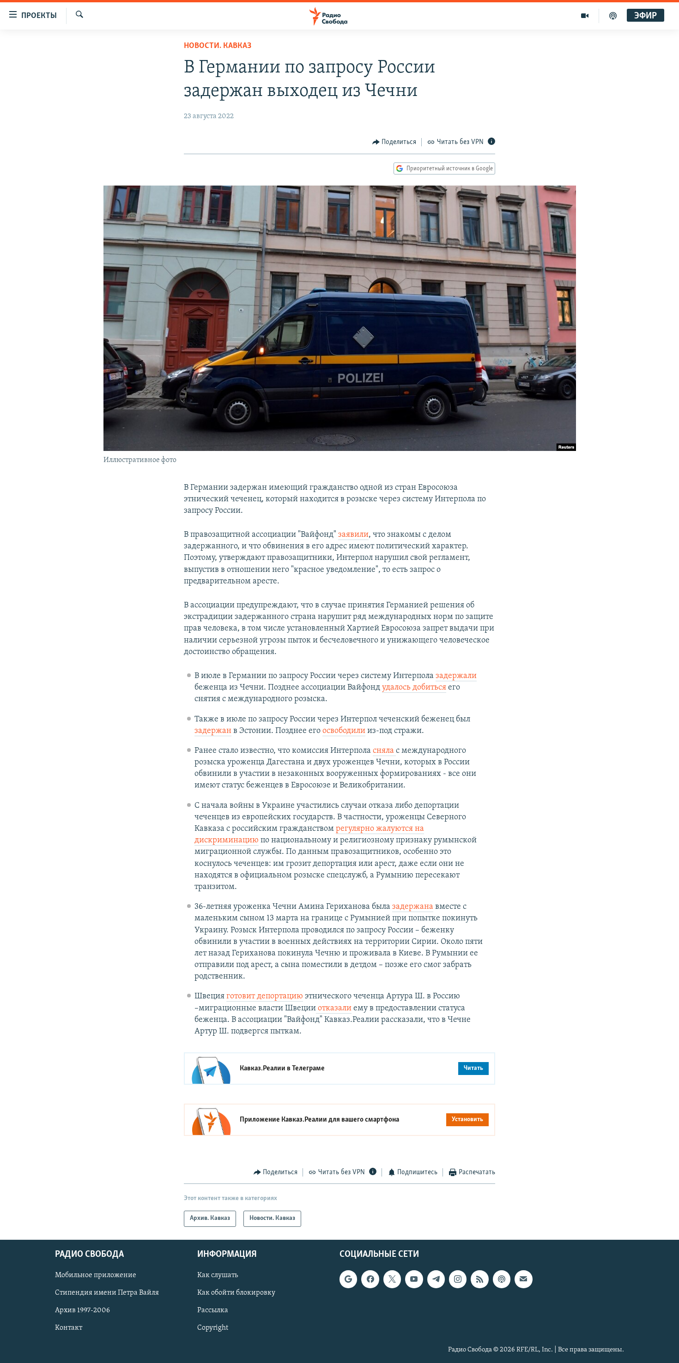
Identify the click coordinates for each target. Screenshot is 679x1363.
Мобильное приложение (95, 1275)
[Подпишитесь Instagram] (458, 1279)
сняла (384, 751)
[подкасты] (613, 16)
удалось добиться (414, 688)
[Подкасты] (501, 1279)
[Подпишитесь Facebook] (370, 1279)
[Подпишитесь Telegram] (436, 1279)
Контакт (68, 1328)
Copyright (212, 1328)
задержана (412, 907)
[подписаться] (523, 1279)
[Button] (394, 142)
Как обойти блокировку (236, 1293)
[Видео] (585, 16)
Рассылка (212, 1310)
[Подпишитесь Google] (348, 1279)
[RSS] (479, 1279)
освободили (343, 731)
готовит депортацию (264, 996)
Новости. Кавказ (217, 46)
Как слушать (217, 1275)
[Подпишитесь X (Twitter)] (392, 1279)
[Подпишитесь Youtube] (414, 1279)
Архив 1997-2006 (82, 1310)
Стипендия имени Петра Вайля (107, 1293)
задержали (456, 676)
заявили (353, 535)
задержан (212, 731)
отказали (334, 1008)
